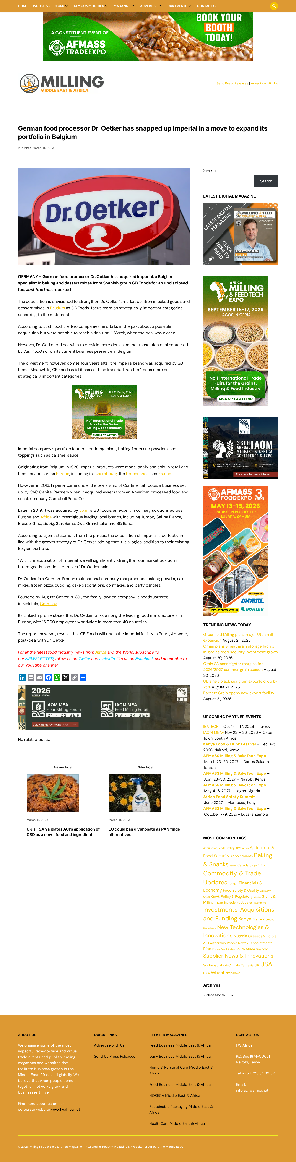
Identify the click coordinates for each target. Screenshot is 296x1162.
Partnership (217, 943)
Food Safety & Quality (241, 890)
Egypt (233, 883)
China (261, 865)
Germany (48, 603)
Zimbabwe (233, 973)
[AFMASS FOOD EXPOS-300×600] (235, 612)
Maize (257, 919)
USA (266, 964)
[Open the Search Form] (274, 6)
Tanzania (247, 965)
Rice (207, 948)
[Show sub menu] (66, 6)
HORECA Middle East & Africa (174, 1095)
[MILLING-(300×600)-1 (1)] (235, 403)
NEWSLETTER (39, 658)
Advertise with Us (264, 83)
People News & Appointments (249, 943)
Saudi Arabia (228, 949)
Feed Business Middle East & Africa (180, 1045)
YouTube (34, 665)
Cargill (253, 865)
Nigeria (240, 936)
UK (257, 965)
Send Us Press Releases (114, 1056)
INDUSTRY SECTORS (48, 6)
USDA (206, 973)
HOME (23, 6)
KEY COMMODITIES (89, 6)
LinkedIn (107, 658)
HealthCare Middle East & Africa (177, 1123)
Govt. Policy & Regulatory (232, 896)
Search (209, 170)
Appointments (241, 856)
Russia (216, 949)
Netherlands (137, 473)
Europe (62, 473)
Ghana (206, 896)
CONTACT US (207, 6)
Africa (46, 517)
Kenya (244, 919)
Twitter (84, 658)
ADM (238, 848)
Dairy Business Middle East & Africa (180, 1056)
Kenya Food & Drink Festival (229, 744)
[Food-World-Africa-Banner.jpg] (104, 726)
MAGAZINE (122, 6)
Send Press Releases (232, 83)
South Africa (245, 949)
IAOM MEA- (213, 732)
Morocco (268, 919)
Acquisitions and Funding (218, 848)
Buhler (233, 865)
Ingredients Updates (238, 902)
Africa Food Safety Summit (229, 796)
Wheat (217, 972)
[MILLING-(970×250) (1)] (148, 58)
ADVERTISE (149, 6)
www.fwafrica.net (65, 1109)
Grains (257, 896)
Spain (84, 510)
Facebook (144, 658)
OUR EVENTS (177, 6)
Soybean (262, 949)
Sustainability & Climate (221, 965)
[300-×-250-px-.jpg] (240, 476)
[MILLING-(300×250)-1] (104, 435)
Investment (260, 902)
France (164, 473)
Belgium (57, 308)
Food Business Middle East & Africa (180, 1084)
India (219, 902)
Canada (243, 865)
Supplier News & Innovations (238, 955)
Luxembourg (105, 473)
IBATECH (211, 726)
